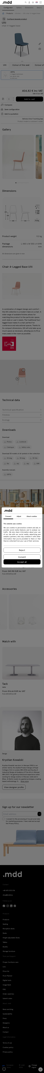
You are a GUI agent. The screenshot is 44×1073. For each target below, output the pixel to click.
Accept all (22, 561)
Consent (22, 556)
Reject (22, 550)
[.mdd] (7, 2)
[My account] (29, 2)
